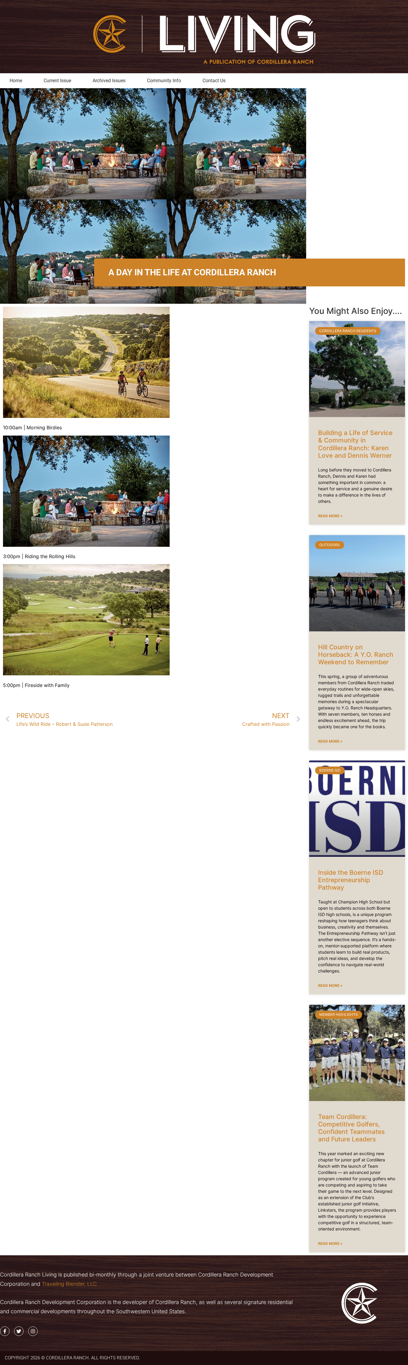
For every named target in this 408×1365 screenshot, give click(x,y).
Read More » (330, 516)
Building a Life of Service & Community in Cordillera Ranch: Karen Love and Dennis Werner (355, 444)
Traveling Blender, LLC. (69, 1284)
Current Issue (57, 80)
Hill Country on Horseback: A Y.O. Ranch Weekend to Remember (355, 654)
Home (16, 80)
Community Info (164, 80)
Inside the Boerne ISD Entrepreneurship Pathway (350, 880)
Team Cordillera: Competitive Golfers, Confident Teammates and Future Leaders (351, 1128)
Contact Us (214, 80)
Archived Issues (109, 80)
